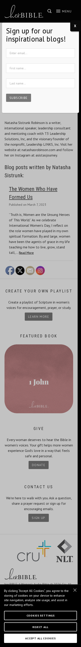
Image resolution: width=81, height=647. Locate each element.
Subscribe (18, 98)
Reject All (40, 627)
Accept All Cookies (40, 638)
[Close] (75, 590)
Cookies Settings (41, 615)
